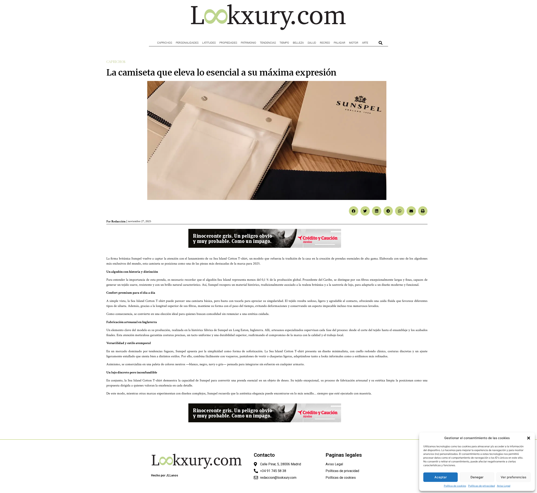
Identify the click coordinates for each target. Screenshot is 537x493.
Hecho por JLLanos (164, 475)
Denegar (477, 477)
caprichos (115, 61)
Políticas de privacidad (481, 485)
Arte (365, 42)
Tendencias (268, 42)
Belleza (298, 42)
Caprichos (164, 42)
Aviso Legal (503, 485)
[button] (529, 438)
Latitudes (209, 42)
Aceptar (440, 477)
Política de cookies (455, 485)
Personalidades (187, 42)
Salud (312, 42)
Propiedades (228, 42)
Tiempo (284, 42)
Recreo (325, 42)
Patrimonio (248, 42)
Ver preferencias (513, 477)
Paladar (339, 42)
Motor (353, 42)
